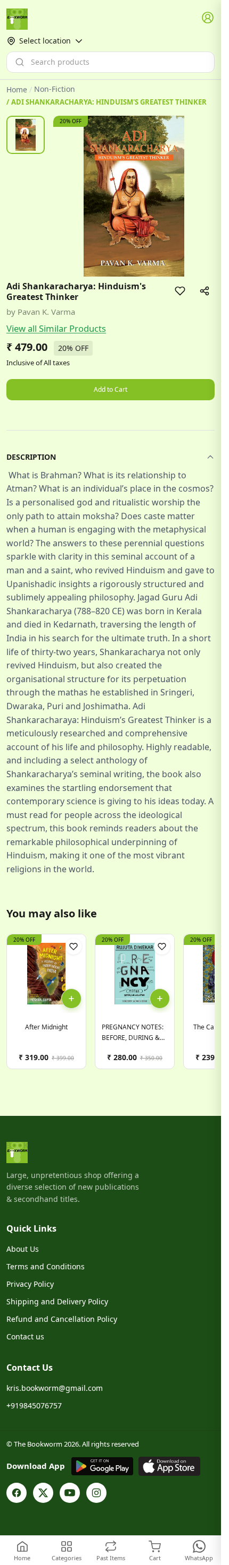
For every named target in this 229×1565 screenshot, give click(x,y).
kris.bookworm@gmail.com (54, 1388)
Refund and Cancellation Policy (61, 1319)
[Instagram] (96, 1493)
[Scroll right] (205, 1005)
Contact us (25, 1336)
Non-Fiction (54, 89)
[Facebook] (16, 1493)
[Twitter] (43, 1493)
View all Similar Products (56, 328)
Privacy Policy (30, 1284)
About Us (22, 1249)
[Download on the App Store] (169, 1466)
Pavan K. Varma (46, 311)
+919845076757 (34, 1405)
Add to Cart (110, 389)
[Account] (208, 18)
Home (16, 89)
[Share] (204, 291)
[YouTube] (70, 1493)
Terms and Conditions (45, 1266)
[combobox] (110, 62)
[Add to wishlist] (180, 291)
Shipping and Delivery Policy (57, 1301)
